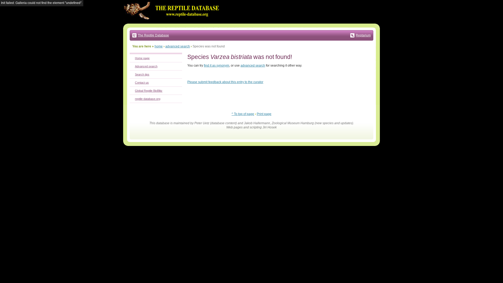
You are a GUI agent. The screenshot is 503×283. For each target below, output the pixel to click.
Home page (142, 58)
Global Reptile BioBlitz (148, 90)
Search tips (142, 74)
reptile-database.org (147, 98)
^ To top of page (243, 114)
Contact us (142, 82)
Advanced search (146, 66)
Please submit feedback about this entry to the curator (225, 82)
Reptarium (363, 35)
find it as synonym (216, 65)
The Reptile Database (153, 35)
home (159, 46)
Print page (264, 114)
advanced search (177, 46)
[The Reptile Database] (173, 22)
